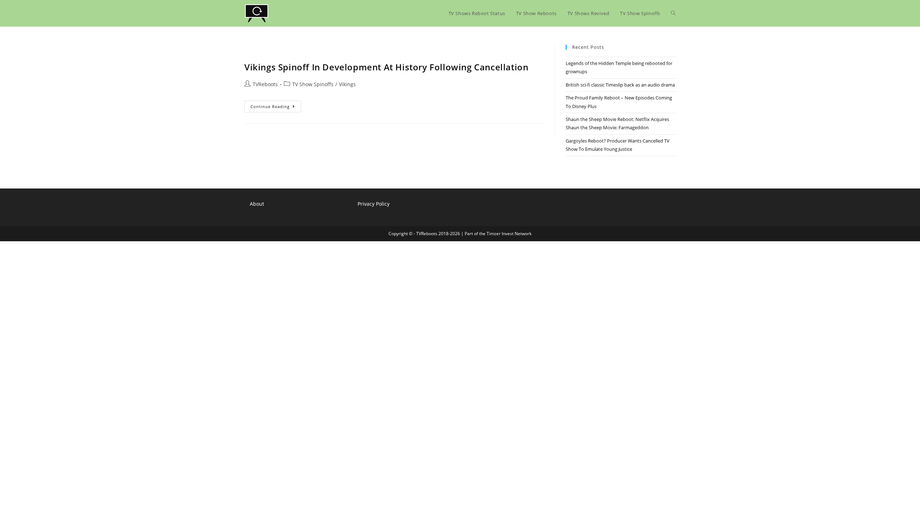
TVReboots (265, 84)
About (257, 203)
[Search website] (673, 13)
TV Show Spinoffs (313, 84)
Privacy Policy (374, 203)
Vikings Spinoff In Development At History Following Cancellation (386, 67)
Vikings (347, 84)
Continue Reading (275, 107)
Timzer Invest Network (509, 233)
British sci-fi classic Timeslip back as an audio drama (620, 84)
